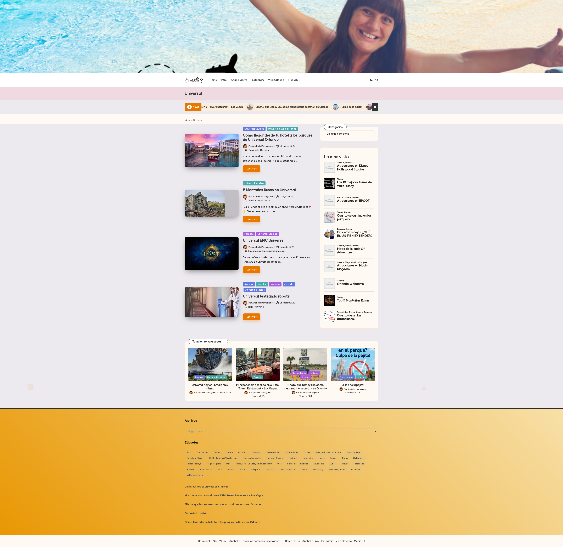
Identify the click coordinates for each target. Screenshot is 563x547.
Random (190, 469)
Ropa (220, 469)
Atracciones (254, 200)
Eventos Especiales (252, 458)
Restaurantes (206, 469)
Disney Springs (353, 452)
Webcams (355, 469)
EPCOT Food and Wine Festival (223, 458)
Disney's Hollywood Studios (328, 452)
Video (304, 469)
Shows (231, 469)
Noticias (275, 284)
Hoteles (261, 284)
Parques (248, 233)
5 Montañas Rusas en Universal (269, 190)
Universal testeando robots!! (267, 296)
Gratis (345, 458)
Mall (228, 464)
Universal (264, 150)
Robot (251, 307)
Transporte (253, 150)
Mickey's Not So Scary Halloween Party (254, 464)
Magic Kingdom (214, 464)
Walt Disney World (337, 469)
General (248, 284)
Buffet (217, 452)
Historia (314, 373)
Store (242, 469)
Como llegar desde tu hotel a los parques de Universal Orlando (306, 106)
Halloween (358, 458)
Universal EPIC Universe (263, 240)
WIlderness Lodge (195, 475)
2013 (189, 452)
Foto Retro (308, 458)
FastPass (293, 458)
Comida (258, 377)
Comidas (242, 452)
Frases (322, 458)
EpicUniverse (268, 251)
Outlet (332, 464)
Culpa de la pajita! (247, 106)
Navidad (291, 464)
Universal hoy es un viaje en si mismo (210, 386)
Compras (256, 452)
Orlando (288, 284)
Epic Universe (254, 251)
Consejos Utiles (273, 452)
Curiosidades (299, 373)
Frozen (333, 458)
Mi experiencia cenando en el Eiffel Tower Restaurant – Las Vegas (257, 386)
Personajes (359, 464)
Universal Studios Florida (282, 128)
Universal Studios (254, 128)
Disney (307, 452)
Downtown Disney (195, 458)
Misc (279, 464)
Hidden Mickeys (194, 464)
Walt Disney (317, 469)
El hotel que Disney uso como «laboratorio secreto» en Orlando (305, 386)
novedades (319, 464)
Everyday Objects (275, 458)
